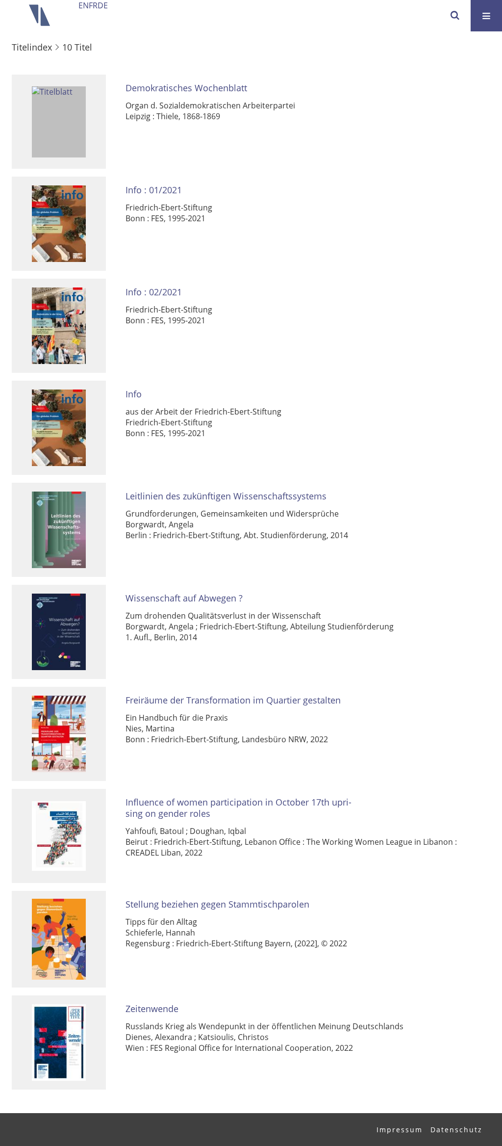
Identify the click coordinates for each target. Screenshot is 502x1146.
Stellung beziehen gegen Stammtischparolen (217, 904)
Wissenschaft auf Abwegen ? (184, 598)
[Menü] (486, 15)
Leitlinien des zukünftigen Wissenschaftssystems (226, 496)
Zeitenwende (152, 1009)
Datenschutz (456, 1129)
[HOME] (39, 15)
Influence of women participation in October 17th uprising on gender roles (238, 808)
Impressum (399, 1129)
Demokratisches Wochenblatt (186, 88)
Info (134, 394)
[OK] (455, 15)
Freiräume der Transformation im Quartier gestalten (233, 700)
